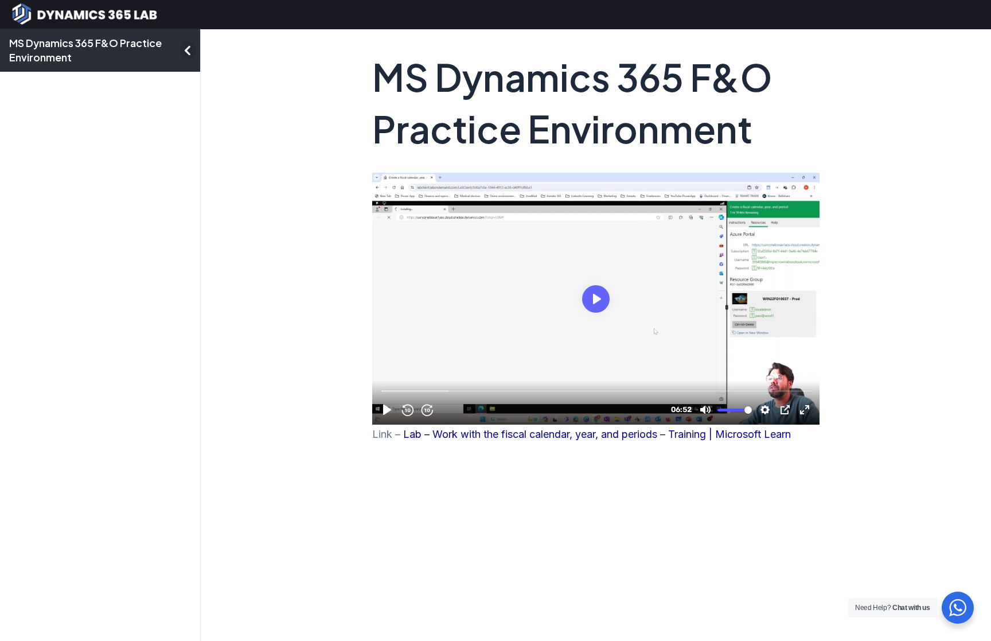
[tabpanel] (596, 308)
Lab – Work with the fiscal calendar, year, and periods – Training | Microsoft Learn (597, 434)
